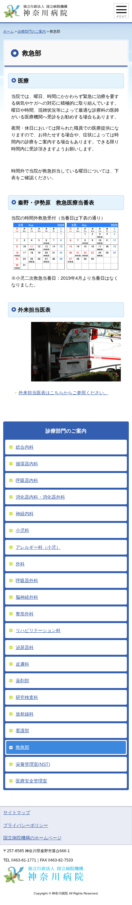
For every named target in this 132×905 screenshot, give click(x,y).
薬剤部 (22, 680)
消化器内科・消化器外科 (40, 497)
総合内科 (25, 447)
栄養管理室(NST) (33, 764)
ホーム (8, 31)
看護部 (22, 730)
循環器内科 (27, 463)
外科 (20, 563)
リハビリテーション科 (38, 630)
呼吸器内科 (27, 480)
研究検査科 (27, 697)
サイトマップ (16, 812)
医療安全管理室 (31, 780)
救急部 (22, 747)
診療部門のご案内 (32, 31)
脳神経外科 (27, 597)
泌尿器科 (25, 647)
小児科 (22, 530)
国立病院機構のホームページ (32, 837)
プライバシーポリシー (25, 825)
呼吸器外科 (27, 580)
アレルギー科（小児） (38, 547)
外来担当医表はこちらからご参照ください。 (63, 392)
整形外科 (25, 613)
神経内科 (25, 513)
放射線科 (25, 714)
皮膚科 (22, 664)
